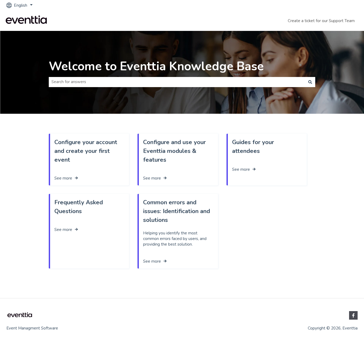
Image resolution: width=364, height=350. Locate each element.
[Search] (310, 82)
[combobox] (177, 82)
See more (63, 178)
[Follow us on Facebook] (353, 315)
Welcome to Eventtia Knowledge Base (156, 66)
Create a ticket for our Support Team (321, 20)
